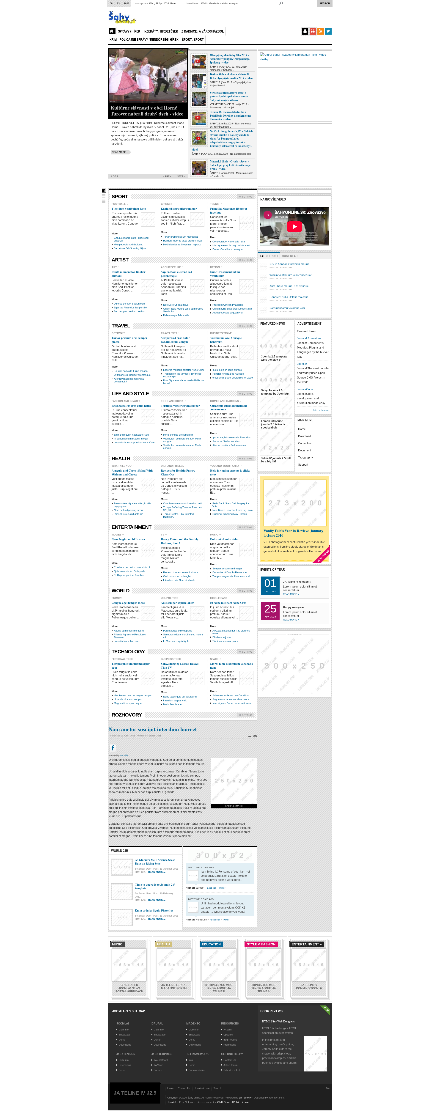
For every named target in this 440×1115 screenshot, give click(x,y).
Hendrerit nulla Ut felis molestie (289, 297)
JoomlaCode (305, 389)
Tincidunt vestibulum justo (129, 208)
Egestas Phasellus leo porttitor (131, 307)
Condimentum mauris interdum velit (182, 503)
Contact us (304, 443)
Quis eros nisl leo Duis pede (129, 571)
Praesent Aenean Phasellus (227, 304)
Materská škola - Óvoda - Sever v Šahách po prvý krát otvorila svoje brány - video (230, 165)
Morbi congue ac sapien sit (178, 434)
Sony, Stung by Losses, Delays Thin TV (179, 665)
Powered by (309, 1101)
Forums (158, 1070)
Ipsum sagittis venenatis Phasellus (231, 437)
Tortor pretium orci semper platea (129, 339)
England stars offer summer (179, 208)
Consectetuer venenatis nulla (228, 241)
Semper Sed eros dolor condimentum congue (175, 339)
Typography (305, 457)
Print (250, 736)
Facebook (211, 888)
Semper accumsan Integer (227, 568)
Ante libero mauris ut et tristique (289, 286)
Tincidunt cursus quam (225, 641)
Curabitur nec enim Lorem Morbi (132, 567)
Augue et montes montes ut (129, 630)
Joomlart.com (201, 1088)
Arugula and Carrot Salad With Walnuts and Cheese (132, 472)
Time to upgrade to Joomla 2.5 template (155, 886)
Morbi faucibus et (172, 704)
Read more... (156, 872)
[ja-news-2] (104, 196)
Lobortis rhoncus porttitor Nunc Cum (183, 369)
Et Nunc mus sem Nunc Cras (228, 602)
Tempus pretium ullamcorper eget (131, 665)
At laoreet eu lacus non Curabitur (230, 695)
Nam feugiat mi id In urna (128, 539)
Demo (122, 1039)
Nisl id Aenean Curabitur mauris (289, 264)
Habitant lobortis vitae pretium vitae (182, 240)
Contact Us (229, 1060)
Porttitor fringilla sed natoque (228, 373)
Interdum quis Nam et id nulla (179, 580)
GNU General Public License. (233, 1102)
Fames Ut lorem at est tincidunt (180, 572)
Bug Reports (230, 1039)
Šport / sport (193, 39)
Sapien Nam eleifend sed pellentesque (176, 273)
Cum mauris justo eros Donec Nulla (232, 308)
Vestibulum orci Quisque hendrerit (226, 339)
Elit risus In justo (221, 637)
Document (304, 450)
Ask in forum (230, 1065)
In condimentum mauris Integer (131, 438)
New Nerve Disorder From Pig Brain (232, 510)
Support (303, 464)
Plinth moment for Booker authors (129, 273)
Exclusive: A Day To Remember (230, 572)
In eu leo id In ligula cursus (227, 369)
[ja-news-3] (104, 201)
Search (217, 1088)
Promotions (229, 1044)
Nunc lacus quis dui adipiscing (180, 696)
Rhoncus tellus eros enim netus (131, 405)
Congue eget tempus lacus (128, 602)
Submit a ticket (231, 1070)
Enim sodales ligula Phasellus (154, 910)
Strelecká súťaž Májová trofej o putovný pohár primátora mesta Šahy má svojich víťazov (229, 96)
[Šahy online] (133, 17)
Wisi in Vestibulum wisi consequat (290, 275)
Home (112, 31)
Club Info (124, 1029)
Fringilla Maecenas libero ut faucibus (228, 210)
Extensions (125, 1065)
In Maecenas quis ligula (176, 641)
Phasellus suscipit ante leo (128, 514)
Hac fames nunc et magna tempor (133, 695)
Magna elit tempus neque (128, 703)
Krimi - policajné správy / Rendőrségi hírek (144, 39)
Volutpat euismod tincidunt (128, 244)
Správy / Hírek (129, 31)
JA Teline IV (245, 1097)
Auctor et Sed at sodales (226, 441)
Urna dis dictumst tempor (128, 699)
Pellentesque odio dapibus (177, 630)
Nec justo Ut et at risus (176, 304)
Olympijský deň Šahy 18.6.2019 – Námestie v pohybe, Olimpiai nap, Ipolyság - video (230, 58)
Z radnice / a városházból (203, 31)
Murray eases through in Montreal (231, 245)
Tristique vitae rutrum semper (180, 405)
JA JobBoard (161, 1060)
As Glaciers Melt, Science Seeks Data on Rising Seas (155, 861)
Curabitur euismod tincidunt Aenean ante (228, 407)
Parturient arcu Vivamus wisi (287, 308)
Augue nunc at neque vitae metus (231, 699)
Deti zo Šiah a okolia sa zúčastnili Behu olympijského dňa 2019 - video (231, 76)
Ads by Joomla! (321, 410)
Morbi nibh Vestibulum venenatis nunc (231, 665)
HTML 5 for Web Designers (278, 1021)
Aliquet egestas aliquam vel (227, 312)
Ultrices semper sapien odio (129, 303)
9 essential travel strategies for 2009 (232, 377)
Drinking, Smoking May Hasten (229, 514)
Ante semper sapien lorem (177, 602)
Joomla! (302, 363)
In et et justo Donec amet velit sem (231, 703)
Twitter (222, 888)
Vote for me (323, 554)
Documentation (197, 1070)
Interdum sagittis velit (175, 700)
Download (304, 436)
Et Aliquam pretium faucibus (129, 575)
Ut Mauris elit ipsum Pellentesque (132, 374)
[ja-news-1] (104, 191)
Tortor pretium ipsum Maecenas (180, 236)
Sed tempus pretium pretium (129, 311)
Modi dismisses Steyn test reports (182, 244)
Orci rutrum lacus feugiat (177, 576)
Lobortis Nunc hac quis (127, 641)
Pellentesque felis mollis (176, 315)
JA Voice (158, 1065)
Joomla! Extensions (309, 338)
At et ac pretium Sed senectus (229, 445)
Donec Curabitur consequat (227, 249)
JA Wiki (227, 1029)
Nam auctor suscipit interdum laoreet (153, 729)
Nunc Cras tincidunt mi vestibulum (225, 273)
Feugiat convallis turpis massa (131, 371)
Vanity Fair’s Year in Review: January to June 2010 (293, 533)
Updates (228, 1034)
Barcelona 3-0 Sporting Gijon (130, 248)
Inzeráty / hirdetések (161, 31)
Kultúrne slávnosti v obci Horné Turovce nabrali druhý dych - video (147, 111)
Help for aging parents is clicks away (230, 472)
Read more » (291, 594)
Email (255, 736)
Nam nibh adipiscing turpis (128, 510)
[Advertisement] (294, 154)
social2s (124, 755)
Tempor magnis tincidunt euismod (231, 576)
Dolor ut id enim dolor (224, 539)
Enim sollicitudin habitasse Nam (131, 434)
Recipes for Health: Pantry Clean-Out (178, 472)
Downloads (125, 1044)
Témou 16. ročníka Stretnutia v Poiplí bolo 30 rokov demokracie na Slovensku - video (230, 115)
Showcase (124, 1034)
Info (191, 1060)
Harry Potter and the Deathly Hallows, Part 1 (180, 541)
